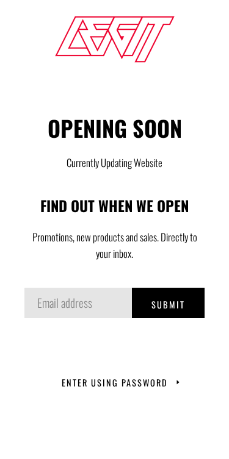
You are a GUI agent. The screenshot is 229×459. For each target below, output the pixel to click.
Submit (168, 304)
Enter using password (115, 382)
